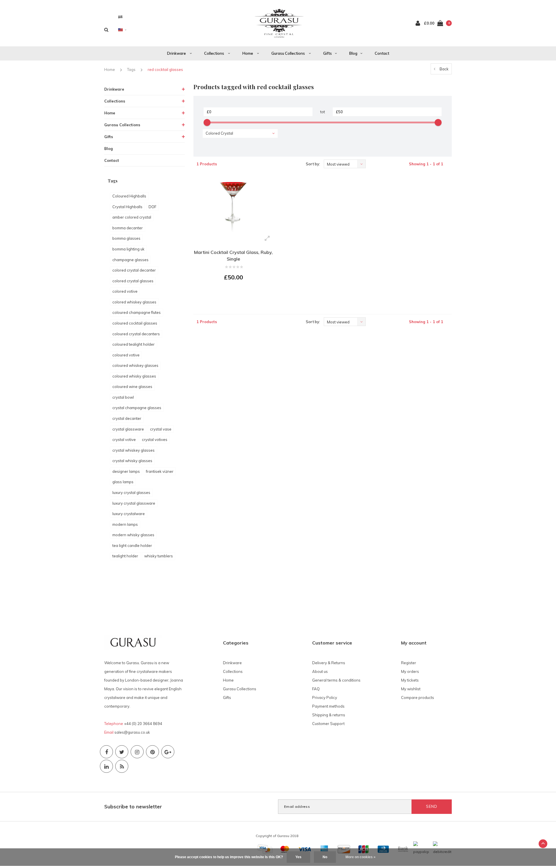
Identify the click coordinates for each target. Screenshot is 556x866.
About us (320, 671)
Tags (131, 69)
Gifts (327, 53)
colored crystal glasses (132, 281)
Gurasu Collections (288, 53)
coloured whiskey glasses (135, 365)
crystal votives (154, 439)
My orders (410, 671)
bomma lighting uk (128, 249)
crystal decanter (126, 418)
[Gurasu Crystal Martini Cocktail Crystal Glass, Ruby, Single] (233, 203)
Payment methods (328, 706)
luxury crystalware (128, 513)
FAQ (316, 688)
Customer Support (328, 723)
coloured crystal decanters (136, 334)
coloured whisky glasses (134, 376)
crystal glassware (128, 429)
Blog (353, 53)
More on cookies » (360, 857)
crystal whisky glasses (132, 460)
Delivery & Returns (328, 662)
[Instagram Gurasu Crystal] (137, 751)
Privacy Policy (324, 697)
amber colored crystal (131, 217)
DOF (152, 206)
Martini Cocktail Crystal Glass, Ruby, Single (233, 255)
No (325, 857)
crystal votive (124, 439)
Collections (214, 53)
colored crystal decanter (134, 270)
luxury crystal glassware (133, 503)
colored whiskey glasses (134, 302)
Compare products (417, 697)
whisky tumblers (158, 556)
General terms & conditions (336, 680)
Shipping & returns (328, 715)
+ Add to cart (229, 293)
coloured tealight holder (133, 344)
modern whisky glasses (133, 534)
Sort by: (313, 164)
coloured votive (126, 355)
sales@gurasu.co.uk (132, 732)
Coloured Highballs (129, 196)
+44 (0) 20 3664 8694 (143, 723)
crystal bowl (123, 397)
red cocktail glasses (165, 69)
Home (248, 53)
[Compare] (120, 16)
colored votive (125, 291)
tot (322, 111)
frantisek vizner (159, 471)
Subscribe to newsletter (133, 806)
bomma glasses (126, 238)
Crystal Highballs (127, 206)
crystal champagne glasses (136, 407)
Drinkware (177, 53)
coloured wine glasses (132, 386)
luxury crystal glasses (131, 492)
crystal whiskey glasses (133, 450)
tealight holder (125, 556)
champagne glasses (130, 259)
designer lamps (126, 471)
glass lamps (122, 481)
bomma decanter (127, 228)
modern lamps (125, 524)
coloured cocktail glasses (134, 323)
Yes (298, 857)
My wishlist (410, 688)
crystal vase (160, 429)
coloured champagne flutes (136, 312)
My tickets (410, 680)
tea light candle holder (132, 545)
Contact (382, 53)
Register (408, 662)
